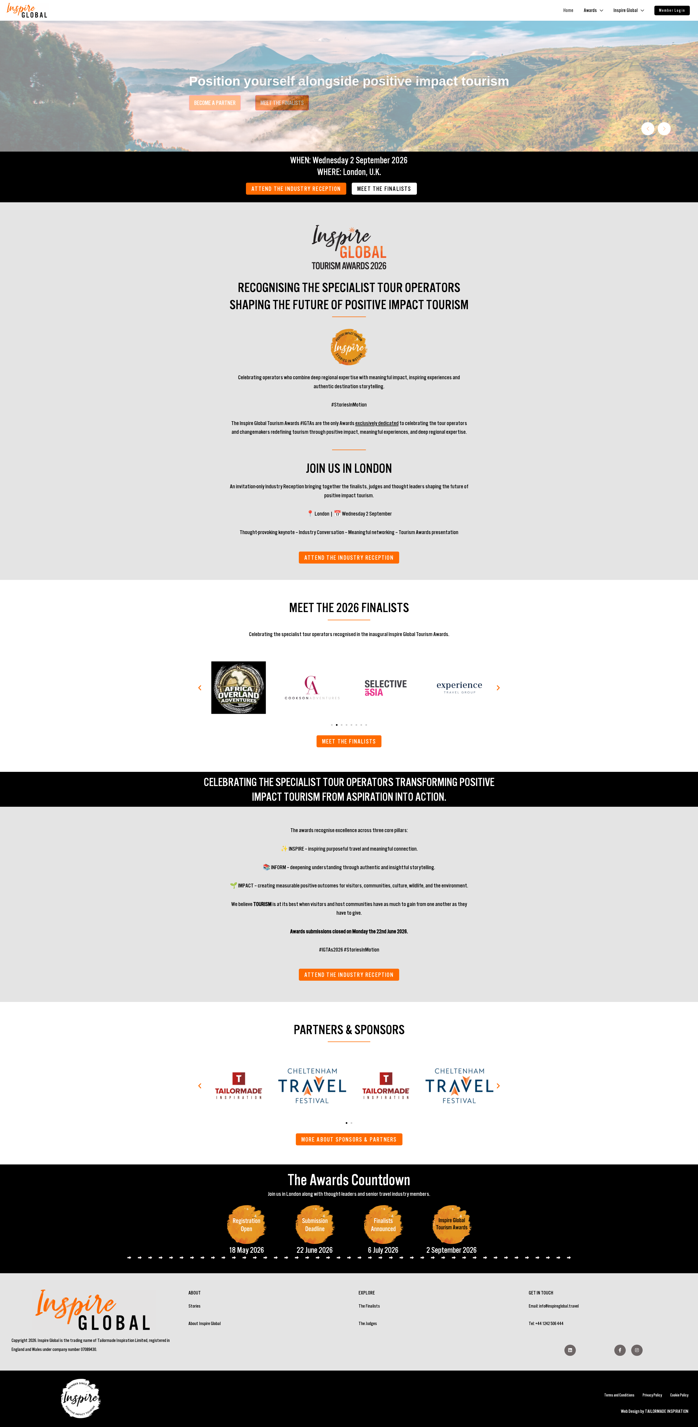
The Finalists (369, 1305)
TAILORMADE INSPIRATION (666, 1411)
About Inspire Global (204, 1323)
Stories (194, 1305)
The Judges (368, 1323)
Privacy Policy (652, 1395)
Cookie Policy (679, 1395)
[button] (672, 10)
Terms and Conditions (619, 1395)
